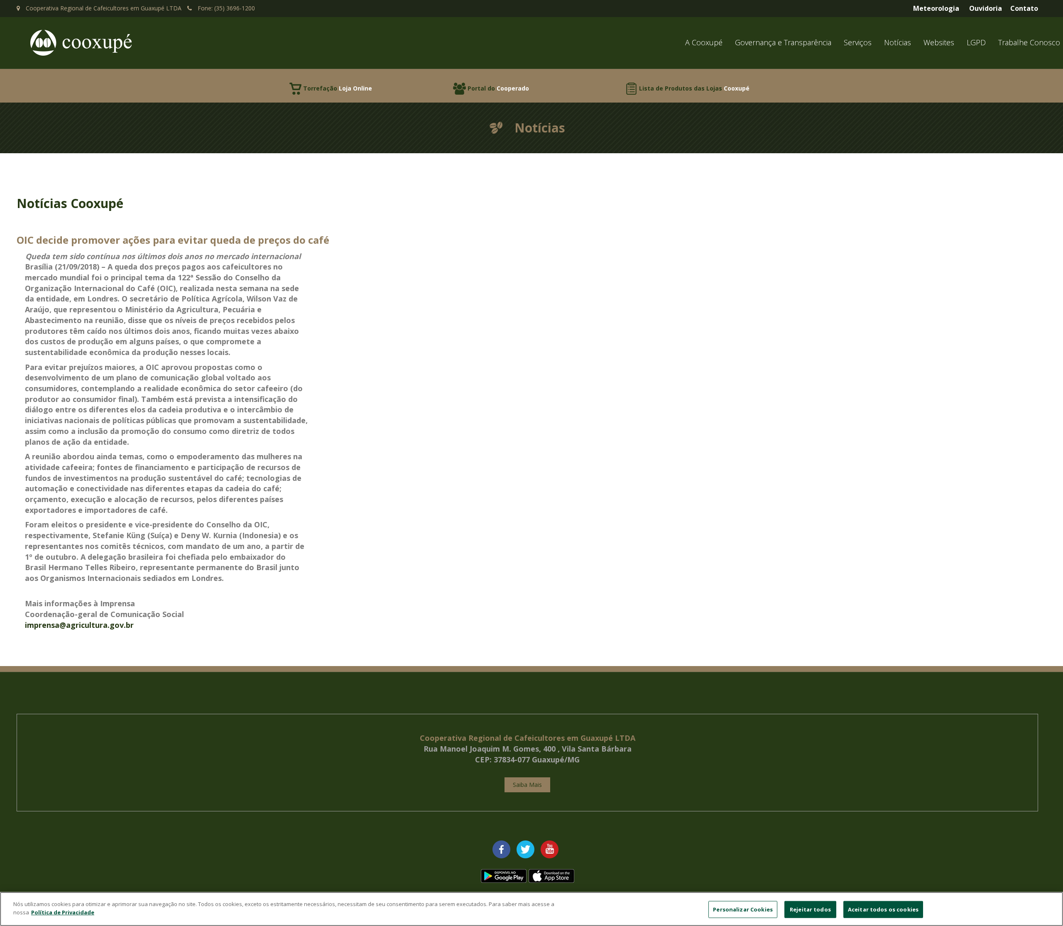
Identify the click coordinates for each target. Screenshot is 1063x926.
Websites (938, 42)
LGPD (976, 42)
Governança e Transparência (783, 42)
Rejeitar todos (810, 909)
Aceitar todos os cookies (883, 909)
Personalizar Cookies (743, 909)
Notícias (897, 42)
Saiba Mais (527, 785)
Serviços (858, 42)
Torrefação (337, 88)
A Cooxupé (704, 42)
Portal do (498, 88)
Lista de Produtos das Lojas (694, 88)
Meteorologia (936, 8)
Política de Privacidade (62, 912)
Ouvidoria (985, 8)
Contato (1024, 8)
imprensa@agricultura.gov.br (79, 625)
